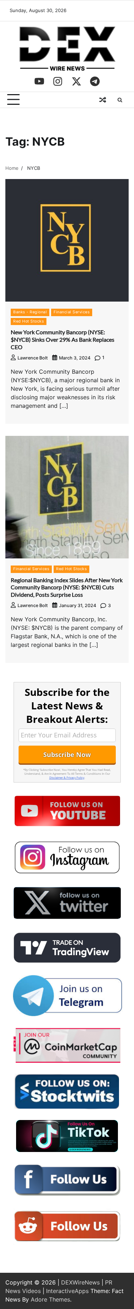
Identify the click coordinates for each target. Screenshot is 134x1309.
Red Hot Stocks (28, 321)
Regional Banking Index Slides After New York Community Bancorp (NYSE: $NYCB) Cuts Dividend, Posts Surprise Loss (67, 587)
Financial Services (72, 312)
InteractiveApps (67, 1290)
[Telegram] (95, 81)
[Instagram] (58, 81)
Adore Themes (50, 1299)
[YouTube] (39, 81)
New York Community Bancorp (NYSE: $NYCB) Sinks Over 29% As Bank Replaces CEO (62, 339)
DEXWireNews (80, 1282)
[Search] (119, 99)
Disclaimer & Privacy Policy (66, 777)
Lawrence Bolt (33, 358)
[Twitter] (76, 81)
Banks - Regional (30, 312)
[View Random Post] (102, 99)
